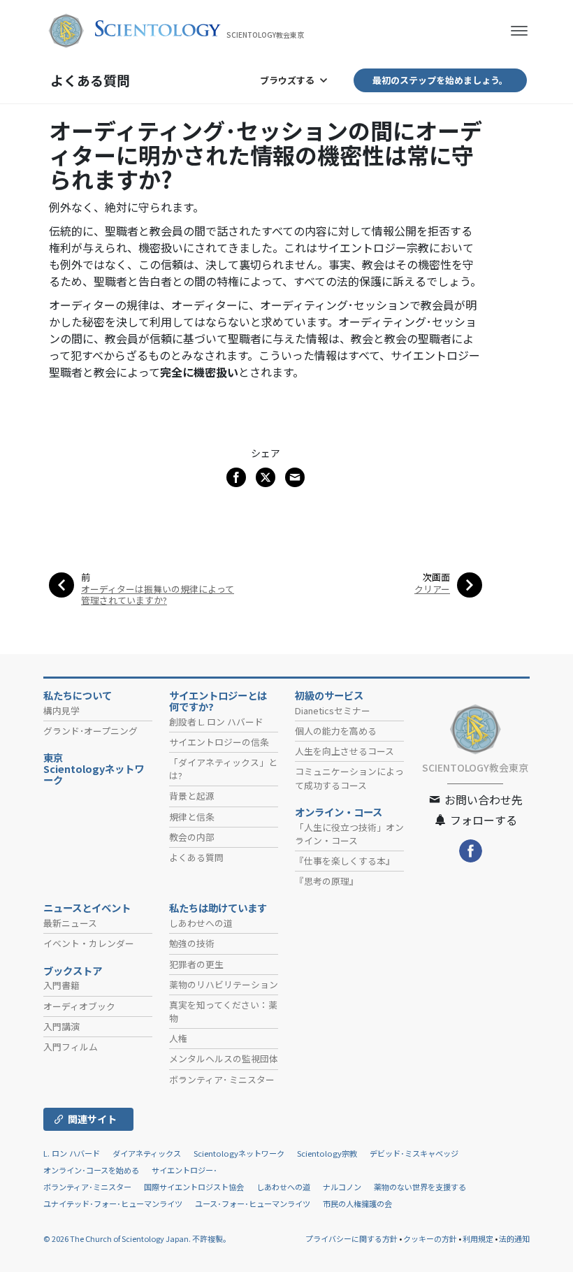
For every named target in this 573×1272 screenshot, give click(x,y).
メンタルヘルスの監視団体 (223, 1058)
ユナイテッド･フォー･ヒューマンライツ (112, 1203)
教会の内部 (192, 837)
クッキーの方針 (430, 1238)
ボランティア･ (222, 1079)
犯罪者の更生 (196, 964)
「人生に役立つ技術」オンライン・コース (349, 834)
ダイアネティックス (147, 1153)
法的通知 (514, 1238)
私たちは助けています (218, 907)
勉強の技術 (192, 943)
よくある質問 (90, 80)
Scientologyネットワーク (239, 1153)
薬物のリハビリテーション (223, 984)
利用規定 (478, 1238)
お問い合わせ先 (482, 799)
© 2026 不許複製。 (137, 1238)
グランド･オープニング (90, 730)
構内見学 (61, 710)
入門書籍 (61, 985)
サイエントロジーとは (218, 701)
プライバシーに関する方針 (351, 1238)
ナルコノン (342, 1186)
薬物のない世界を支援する (420, 1186)
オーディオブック (79, 1006)
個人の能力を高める (336, 730)
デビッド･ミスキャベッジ (414, 1153)
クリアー (432, 589)
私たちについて (77, 695)
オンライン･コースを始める (91, 1170)
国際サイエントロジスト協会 (194, 1186)
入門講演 (61, 1026)
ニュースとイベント (87, 907)
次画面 (436, 576)
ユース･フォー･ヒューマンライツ (252, 1203)
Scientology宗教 (327, 1153)
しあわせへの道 (201, 923)
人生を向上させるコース (344, 751)
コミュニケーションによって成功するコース (349, 778)
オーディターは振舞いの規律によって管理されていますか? (157, 594)
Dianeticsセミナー (332, 710)
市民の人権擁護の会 (357, 1203)
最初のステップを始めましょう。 (440, 80)
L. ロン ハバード (71, 1153)
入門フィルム (70, 1046)
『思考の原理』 (326, 881)
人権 (178, 1038)
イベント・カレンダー (88, 943)
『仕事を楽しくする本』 (345, 860)
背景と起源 (192, 795)
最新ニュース (70, 923)
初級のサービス (329, 695)
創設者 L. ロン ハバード (216, 721)
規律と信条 (192, 816)
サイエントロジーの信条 (219, 742)
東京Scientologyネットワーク (93, 769)
